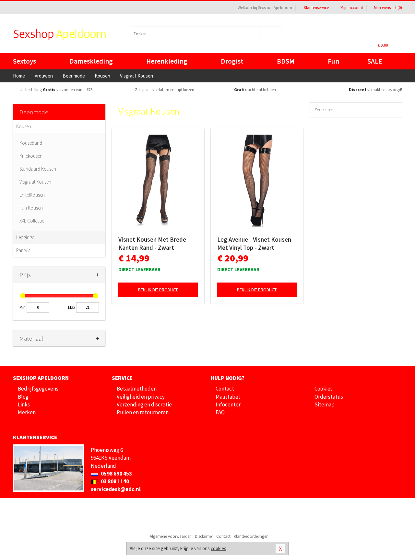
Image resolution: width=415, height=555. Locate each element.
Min (22, 307)
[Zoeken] (270, 34)
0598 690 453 (116, 473)
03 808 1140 (114, 481)
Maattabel (228, 396)
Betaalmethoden (137, 388)
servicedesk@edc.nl (116, 489)
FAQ (220, 412)
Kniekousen (30, 156)
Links (24, 404)
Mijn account (351, 7)
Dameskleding (91, 61)
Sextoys (24, 61)
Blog (23, 396)
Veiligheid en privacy (141, 396)
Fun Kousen (31, 208)
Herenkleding (166, 61)
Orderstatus (328, 396)
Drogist (232, 61)
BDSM (285, 61)
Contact (225, 388)
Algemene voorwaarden (171, 536)
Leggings (25, 237)
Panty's (23, 250)
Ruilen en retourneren (143, 412)
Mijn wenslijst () (387, 7)
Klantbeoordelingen (251, 536)
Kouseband (30, 143)
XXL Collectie (31, 221)
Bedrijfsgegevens (38, 388)
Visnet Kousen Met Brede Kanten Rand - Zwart (152, 243)
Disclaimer (204, 536)
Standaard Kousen (37, 169)
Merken (27, 412)
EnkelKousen (32, 195)
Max (71, 307)
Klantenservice (316, 7)
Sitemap (324, 404)
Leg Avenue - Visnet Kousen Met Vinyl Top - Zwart (254, 243)
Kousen (23, 126)
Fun (333, 61)
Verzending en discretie (144, 404)
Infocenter (228, 404)
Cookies (323, 388)
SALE (374, 61)
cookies (218, 548)
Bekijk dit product (158, 290)
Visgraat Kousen (35, 182)
